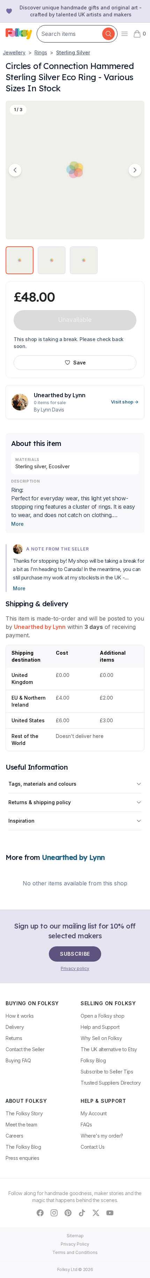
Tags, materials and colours (42, 784)
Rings (41, 52)
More (17, 524)
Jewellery (14, 52)
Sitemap (75, 1235)
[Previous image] (15, 170)
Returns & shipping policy (39, 802)
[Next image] (135, 170)
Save (79, 362)
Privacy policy (75, 968)
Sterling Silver (73, 52)
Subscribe (75, 954)
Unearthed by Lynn (40, 626)
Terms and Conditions (75, 1252)
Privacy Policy (75, 1244)
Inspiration (21, 821)
